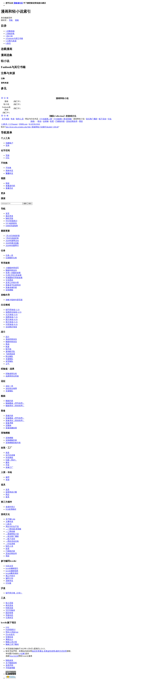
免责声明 (9, 665)
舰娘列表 (9, 401)
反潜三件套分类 (12, 282)
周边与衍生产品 (12, 526)
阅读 (7, 183)
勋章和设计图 (11, 492)
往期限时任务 (11, 258)
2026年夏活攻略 (12, 243)
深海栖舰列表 (11, 440)
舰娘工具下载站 (12, 644)
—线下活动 (10, 539)
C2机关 (9, 524)
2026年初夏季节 (12, 246)
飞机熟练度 (10, 354)
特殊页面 (9, 608)
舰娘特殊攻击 (11, 270)
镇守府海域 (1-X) (13, 310)
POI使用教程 (11, 509)
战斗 (7, 337)
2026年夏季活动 (12, 241)
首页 (7, 213)
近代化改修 (10, 455)
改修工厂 (9, 467)
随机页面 (9, 218)
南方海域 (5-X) (12, 322)
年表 (13, 119)
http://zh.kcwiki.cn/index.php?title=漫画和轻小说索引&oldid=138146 (32, 127)
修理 (7, 477)
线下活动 (102, 119)
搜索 (17, 20)
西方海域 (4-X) (12, 319)
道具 (7, 490)
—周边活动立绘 (12, 541)
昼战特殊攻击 (11, 339)
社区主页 (9, 566)
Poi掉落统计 (11, 630)
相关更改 (9, 605)
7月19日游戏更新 (13, 236)
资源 (7, 480)
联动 (39, 121)
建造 (7, 462)
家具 (7, 497)
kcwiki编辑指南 (12, 571)
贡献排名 (9, 581)
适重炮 (8, 425)
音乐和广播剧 (91, 119)
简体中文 (9, 171)
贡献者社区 (18, 3)
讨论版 (8, 583)
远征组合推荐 (11, 388)
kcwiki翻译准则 (12, 573)
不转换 (8, 168)
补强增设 (9, 457)
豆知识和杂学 (71, 121)
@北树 (22, 654)
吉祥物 (46, 121)
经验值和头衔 (11, 374)
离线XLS (9, 639)
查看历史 (9, 188)
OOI (7, 627)
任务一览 (9, 255)
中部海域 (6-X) (12, 324)
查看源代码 (10, 186)
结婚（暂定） (11, 460)
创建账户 (9, 143)
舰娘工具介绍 (11, 642)
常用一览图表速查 (13, 273)
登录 (7, 145)
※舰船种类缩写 (12, 268)
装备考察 (9, 423)
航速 (7, 347)
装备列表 (9, 416)
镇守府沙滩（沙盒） (14, 593)
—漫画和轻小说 (12, 534)
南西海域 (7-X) (12, 317)
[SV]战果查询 (11, 223)
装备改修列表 (11, 287)
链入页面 (9, 603)
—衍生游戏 (10, 544)
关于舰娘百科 (11, 663)
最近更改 (9, 216)
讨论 (7, 158)
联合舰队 (9, 356)
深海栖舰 (9, 290)
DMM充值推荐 (12, 226)
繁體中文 (9, 173)
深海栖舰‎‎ (9, 438)
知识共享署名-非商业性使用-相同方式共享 (49, 651)
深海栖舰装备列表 (13, 443)
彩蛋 (52, 121)
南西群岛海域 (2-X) (13, 312)
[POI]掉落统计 (11, 221)
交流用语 (9, 280)
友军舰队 (9, 361)
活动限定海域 (11, 327)
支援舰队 (9, 359)
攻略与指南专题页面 (14, 300)
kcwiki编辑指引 (12, 568)
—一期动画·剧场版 (13, 529)
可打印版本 (10, 610)
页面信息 (9, 615)
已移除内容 (60, 121)
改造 (7, 453)
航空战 (8, 349)
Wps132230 (13, 656)
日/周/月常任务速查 (14, 275)
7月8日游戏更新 (12, 238)
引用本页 (9, 618)
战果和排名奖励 (12, 376)
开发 (7, 465)
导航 (11, 20)
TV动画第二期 (46, 119)
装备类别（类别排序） (15, 420)
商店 (7, 494)
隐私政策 (9, 660)
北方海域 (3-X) (12, 315)
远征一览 (9, 386)
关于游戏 (5, 119)
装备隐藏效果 (11, 428)
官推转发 (9, 637)
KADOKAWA (34, 124)
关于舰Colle (10, 519)
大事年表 (9, 522)
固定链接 (9, 613)
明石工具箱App (12, 632)
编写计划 (9, 578)
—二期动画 (10, 531)
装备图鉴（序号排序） (15, 418)
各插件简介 (10, 507)
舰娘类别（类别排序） (15, 406)
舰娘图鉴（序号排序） (15, 403)
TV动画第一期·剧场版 (63, 119)
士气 (7, 364)
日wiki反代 (10, 634)
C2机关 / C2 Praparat (9, 124)
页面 (7, 155)
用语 (81, 121)
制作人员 (20, 119)
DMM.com (23, 124)
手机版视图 (10, 668)
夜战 (7, 344)
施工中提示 (10, 576)
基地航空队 (10, 351)
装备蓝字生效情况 (13, 285)
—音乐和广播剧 (12, 536)
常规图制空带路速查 (14, 278)
